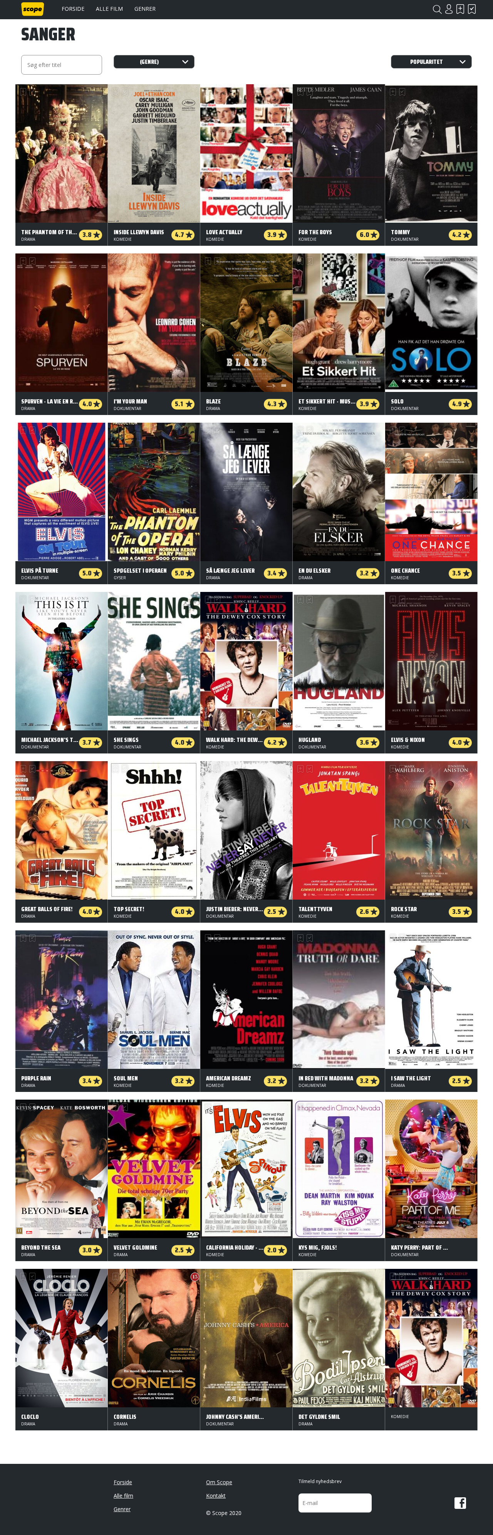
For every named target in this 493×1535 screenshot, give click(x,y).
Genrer (145, 8)
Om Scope (219, 1482)
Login (448, 9)
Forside (73, 8)
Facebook (460, 1503)
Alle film (109, 8)
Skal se (460, 9)
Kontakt (216, 1495)
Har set (472, 9)
